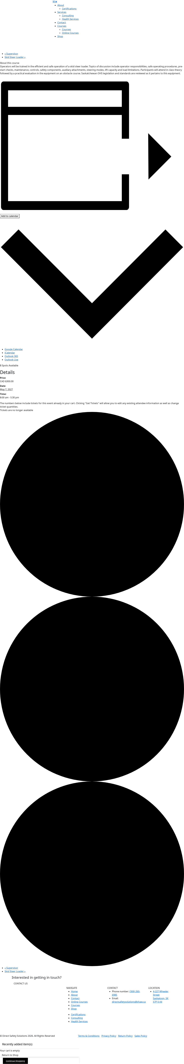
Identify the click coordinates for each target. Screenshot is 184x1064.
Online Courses (70, 32)
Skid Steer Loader (15, 57)
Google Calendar (14, 349)
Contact (61, 22)
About (60, 5)
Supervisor (11, 53)
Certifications (69, 8)
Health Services (70, 19)
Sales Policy (141, 1035)
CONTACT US (21, 983)
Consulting (68, 15)
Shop (60, 36)
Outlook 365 (11, 356)
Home (74, 991)
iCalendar (10, 352)
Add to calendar (9, 216)
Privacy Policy (108, 1035)
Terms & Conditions (88, 1035)
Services (61, 12)
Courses (61, 26)
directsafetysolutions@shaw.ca (129, 1001)
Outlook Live (11, 359)
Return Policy (125, 1035)
